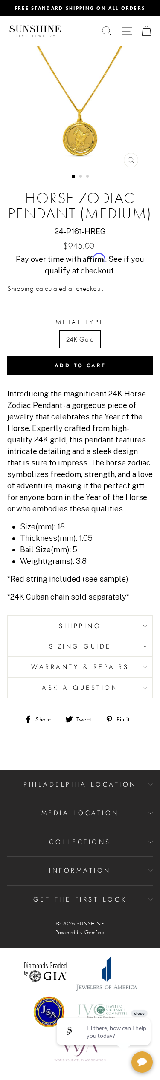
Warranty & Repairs (80, 667)
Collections (80, 842)
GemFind (94, 932)
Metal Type (80, 322)
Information (80, 870)
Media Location (80, 813)
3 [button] (88, 177)
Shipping (20, 288)
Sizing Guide (80, 646)
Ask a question (80, 687)
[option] (80, 8)
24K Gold (80, 339)
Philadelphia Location (80, 784)
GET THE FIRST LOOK (80, 899)
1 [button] (74, 177)
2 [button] (81, 177)
